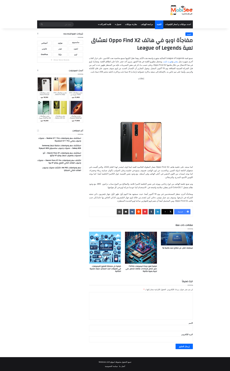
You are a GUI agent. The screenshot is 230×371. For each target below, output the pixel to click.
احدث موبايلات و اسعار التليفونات (178, 24)
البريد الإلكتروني (187, 334)
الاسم (191, 323)
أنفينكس (44, 43)
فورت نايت (167, 61)
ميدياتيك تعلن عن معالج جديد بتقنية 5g (177, 248)
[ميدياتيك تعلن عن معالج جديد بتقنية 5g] (177, 238)
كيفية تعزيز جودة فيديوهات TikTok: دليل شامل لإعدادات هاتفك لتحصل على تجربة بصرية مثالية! (141, 268)
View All (66, 33)
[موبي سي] (181, 10)
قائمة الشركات (105, 24)
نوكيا (60, 54)
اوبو (75, 54)
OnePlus (44, 54)
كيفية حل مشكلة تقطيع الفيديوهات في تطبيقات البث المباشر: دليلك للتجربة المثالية (105, 268)
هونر (60, 49)
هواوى (60, 43)
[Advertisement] (141, 102)
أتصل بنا (122, 366)
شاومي (44, 49)
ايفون (76, 49)
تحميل (118, 24)
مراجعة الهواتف (147, 24)
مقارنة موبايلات (131, 24)
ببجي (176, 61)
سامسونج (75, 42)
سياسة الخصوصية (111, 366)
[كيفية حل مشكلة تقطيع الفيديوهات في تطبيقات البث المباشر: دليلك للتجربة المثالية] (105, 248)
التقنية (159, 24)
